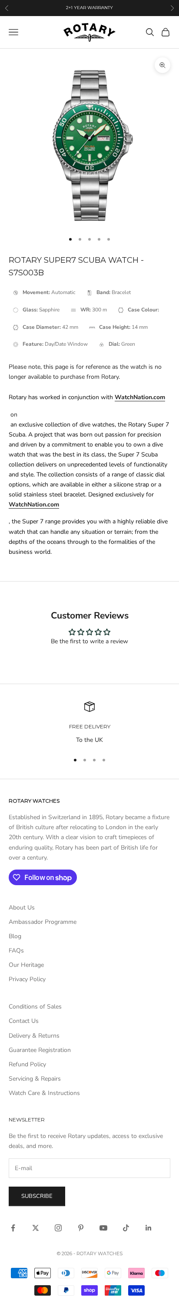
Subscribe (37, 1196)
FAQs (16, 950)
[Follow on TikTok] (126, 1228)
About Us (22, 907)
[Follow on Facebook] (13, 1228)
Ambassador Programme (42, 922)
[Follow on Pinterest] (80, 1228)
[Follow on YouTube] (103, 1228)
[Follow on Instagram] (58, 1228)
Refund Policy (27, 1064)
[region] (89, 722)
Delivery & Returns (34, 1036)
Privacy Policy (27, 979)
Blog (15, 936)
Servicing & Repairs (35, 1079)
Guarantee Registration (40, 1050)
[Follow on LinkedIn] (148, 1228)
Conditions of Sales (35, 1006)
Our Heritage (26, 965)
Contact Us (24, 1021)
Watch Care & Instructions (44, 1093)
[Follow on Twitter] (35, 1228)
